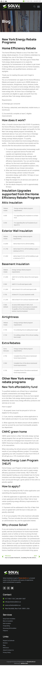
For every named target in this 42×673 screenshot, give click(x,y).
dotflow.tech (24, 663)
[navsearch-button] (34, 6)
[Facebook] (2, 1)
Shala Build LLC (24, 578)
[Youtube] (6, 1)
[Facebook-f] (4, 588)
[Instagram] (4, 1)
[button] (38, 6)
